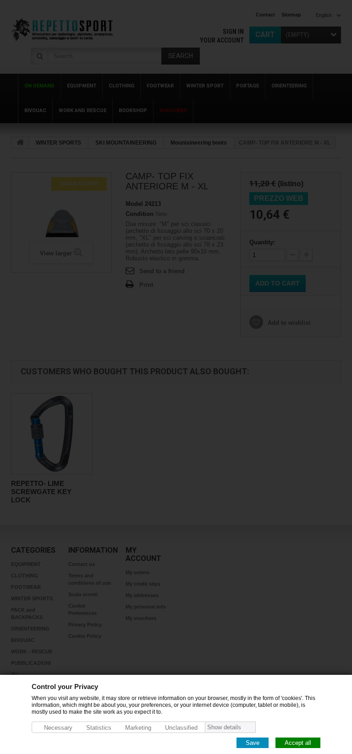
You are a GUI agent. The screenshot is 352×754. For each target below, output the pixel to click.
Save (252, 742)
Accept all (298, 742)
